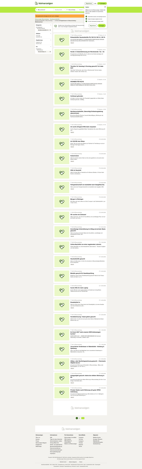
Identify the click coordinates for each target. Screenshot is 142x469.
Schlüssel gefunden (76, 96)
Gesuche (38, 43)
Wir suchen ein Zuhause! (78, 214)
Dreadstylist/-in (75, 302)
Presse (37, 441)
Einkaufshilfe (56, 466)
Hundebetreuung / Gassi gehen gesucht (83, 317)
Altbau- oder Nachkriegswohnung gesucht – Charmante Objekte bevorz (88, 362)
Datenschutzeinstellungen (56, 450)
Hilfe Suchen (67, 464)
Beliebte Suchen (97, 437)
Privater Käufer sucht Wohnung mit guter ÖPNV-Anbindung (85, 391)
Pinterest (81, 444)
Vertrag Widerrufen (54, 442)
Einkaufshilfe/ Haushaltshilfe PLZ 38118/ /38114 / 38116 (87, 37)
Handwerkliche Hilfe (90, 464)
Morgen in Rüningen (76, 199)
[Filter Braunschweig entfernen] (50, 51)
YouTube (81, 439)
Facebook (81, 437)
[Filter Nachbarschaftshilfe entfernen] (50, 30)
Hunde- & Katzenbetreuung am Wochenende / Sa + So (87, 52)
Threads (81, 442)
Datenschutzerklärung (55, 448)
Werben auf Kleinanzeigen (70, 443)
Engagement (39, 444)
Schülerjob (61, 466)
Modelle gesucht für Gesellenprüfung (82, 273)
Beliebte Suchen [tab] (63, 461)
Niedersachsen (40, 50)
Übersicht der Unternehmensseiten (98, 441)
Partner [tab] (80, 461)
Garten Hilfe (54, 464)
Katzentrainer (74, 156)
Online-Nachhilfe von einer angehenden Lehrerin (85, 244)
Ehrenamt (74, 466)
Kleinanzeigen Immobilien (70, 437)
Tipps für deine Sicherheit (56, 439)
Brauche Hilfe (80, 464)
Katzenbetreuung (67, 466)
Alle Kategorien (39, 27)
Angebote (38, 42)
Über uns (38, 437)
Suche (77, 466)
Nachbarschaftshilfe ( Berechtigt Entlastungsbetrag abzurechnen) (86, 112)
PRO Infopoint (67, 439)
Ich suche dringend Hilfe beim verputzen (83, 127)
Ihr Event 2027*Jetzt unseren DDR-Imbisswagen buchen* (85, 333)
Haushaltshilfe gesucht (77, 259)
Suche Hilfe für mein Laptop (79, 288)
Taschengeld (97, 464)
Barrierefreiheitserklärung (56, 446)
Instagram (81, 441)
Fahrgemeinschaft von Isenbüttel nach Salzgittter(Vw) (87, 185)
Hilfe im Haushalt (75, 170)
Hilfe (51, 437)
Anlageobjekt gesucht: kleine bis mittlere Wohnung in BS (87, 376)
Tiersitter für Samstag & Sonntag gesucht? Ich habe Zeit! (86, 67)
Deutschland (38, 48)
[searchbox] (45, 9)
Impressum (52, 453)
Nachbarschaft (74, 464)
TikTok (80, 446)
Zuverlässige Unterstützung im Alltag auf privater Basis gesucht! (87, 230)
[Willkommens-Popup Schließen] (105, 7)
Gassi (84, 464)
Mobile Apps (38, 446)
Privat (37, 35)
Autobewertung (96, 443)
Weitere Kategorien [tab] (73, 461)
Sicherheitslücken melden (56, 441)
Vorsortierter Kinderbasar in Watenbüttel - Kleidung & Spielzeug (87, 347)
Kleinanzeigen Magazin (41, 442)
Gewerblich (38, 37)
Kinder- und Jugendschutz (56, 444)
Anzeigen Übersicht (97, 439)
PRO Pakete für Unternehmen (68, 441)
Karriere (37, 439)
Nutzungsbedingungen (55, 451)
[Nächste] (82, 418)
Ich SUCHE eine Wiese (77, 141)
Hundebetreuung (61, 464)
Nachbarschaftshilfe (41, 28)
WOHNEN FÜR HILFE (77, 81)
